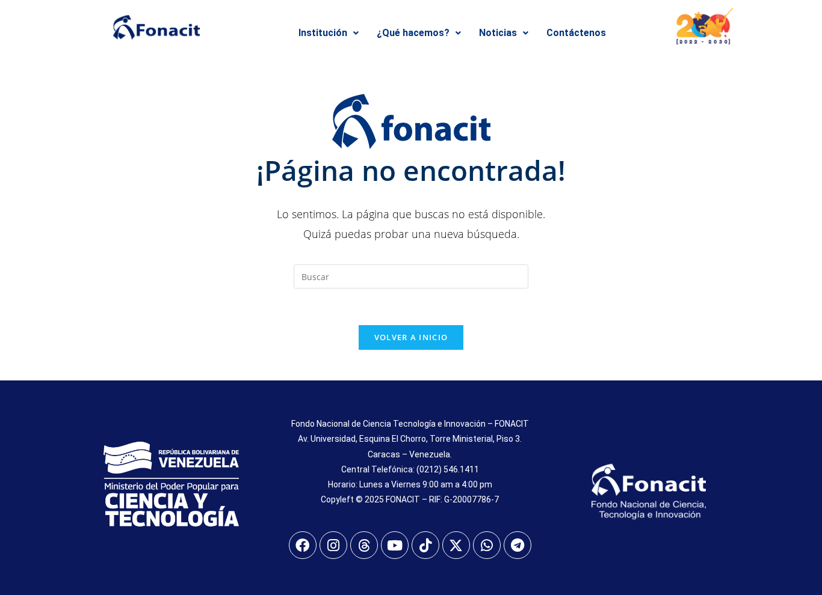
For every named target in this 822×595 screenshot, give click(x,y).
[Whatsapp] (487, 545)
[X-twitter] (456, 545)
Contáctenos (576, 32)
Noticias (498, 32)
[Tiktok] (425, 545)
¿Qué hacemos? (413, 32)
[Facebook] (303, 545)
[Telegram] (517, 545)
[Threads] (364, 545)
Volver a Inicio (411, 337)
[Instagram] (333, 545)
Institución (322, 32)
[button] (328, 33)
